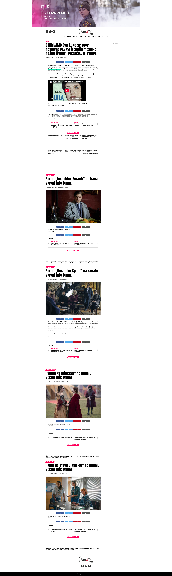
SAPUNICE (94, 36)
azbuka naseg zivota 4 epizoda (55, 115)
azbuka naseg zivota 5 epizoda (68, 115)
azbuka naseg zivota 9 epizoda (82, 116)
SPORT (106, 36)
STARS (89, 36)
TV (64, 36)
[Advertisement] (115, 53)
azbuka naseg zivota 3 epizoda (91, 114)
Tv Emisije (69, 36)
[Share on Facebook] (60, 62)
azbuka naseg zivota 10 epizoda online (76, 114)
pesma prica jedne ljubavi (75, 119)
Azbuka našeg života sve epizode (55, 119)
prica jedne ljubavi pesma (87, 119)
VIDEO (80, 36)
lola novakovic (66, 119)
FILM (85, 36)
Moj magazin (100, 36)
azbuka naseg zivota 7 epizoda (55, 116)
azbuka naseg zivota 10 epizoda (60, 114)
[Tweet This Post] (69, 62)
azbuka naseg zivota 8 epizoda (68, 116)
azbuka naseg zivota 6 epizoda (82, 115)
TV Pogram (75, 36)
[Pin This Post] (77, 62)
